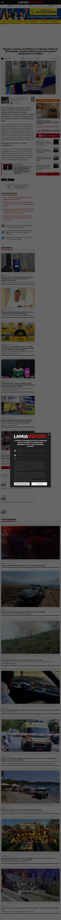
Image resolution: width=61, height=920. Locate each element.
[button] (30, 459)
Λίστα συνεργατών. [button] (30, 470)
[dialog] (30, 460)
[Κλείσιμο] (48, 434)
